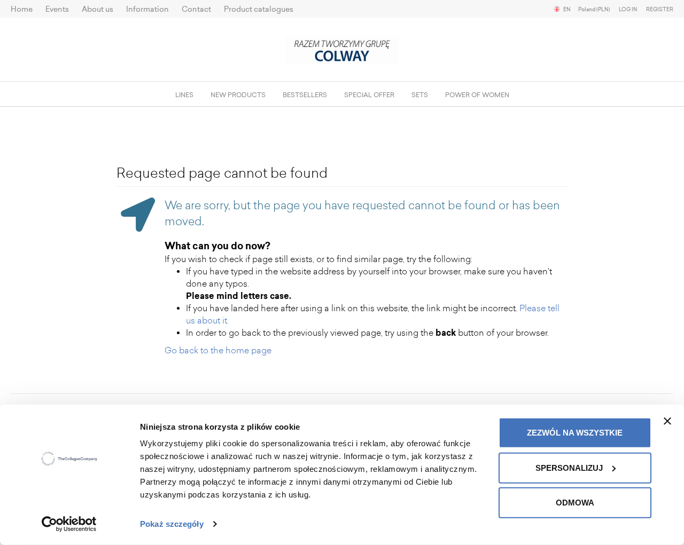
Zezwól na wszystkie (575, 432)
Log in (628, 9)
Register (659, 9)
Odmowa (575, 502)
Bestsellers (305, 95)
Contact (196, 9)
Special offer (369, 95)
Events (57, 9)
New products (238, 95)
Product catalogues (258, 9)
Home (22, 9)
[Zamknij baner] (667, 421)
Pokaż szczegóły (172, 523)
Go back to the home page (218, 350)
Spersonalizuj (569, 467)
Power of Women (477, 95)
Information (147, 9)
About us (97, 9)
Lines (184, 95)
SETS (419, 95)
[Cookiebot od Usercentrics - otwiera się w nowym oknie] (69, 524)
